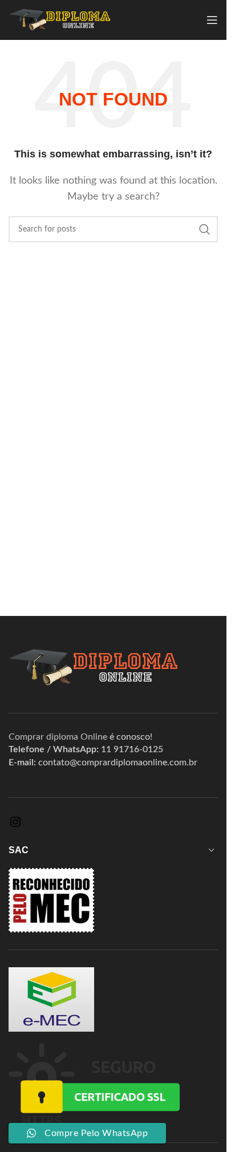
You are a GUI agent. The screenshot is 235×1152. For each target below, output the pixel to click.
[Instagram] (15, 825)
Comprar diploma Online (58, 736)
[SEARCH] (205, 229)
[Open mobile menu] (212, 20)
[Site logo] (60, 19)
